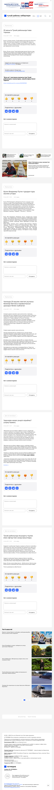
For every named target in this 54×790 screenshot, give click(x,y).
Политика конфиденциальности (12, 787)
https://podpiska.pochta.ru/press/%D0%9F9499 (15, 83)
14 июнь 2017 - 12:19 (8, 541)
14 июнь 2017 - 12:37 (8, 425)
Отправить (32, 133)
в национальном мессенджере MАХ (15, 71)
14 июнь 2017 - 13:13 (8, 309)
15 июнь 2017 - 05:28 (8, 35)
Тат (41, 16)
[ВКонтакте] (6, 111)
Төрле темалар (32, 716)
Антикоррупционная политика (11, 783)
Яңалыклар (8, 25)
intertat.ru (6, 465)
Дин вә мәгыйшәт (10, 415)
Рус (34, 16)
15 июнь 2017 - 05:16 (8, 197)
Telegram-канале (10, 64)
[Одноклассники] (10, 111)
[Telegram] (13, 111)
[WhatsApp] (17, 111)
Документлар (22, 716)
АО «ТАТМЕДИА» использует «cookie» (13, 784)
